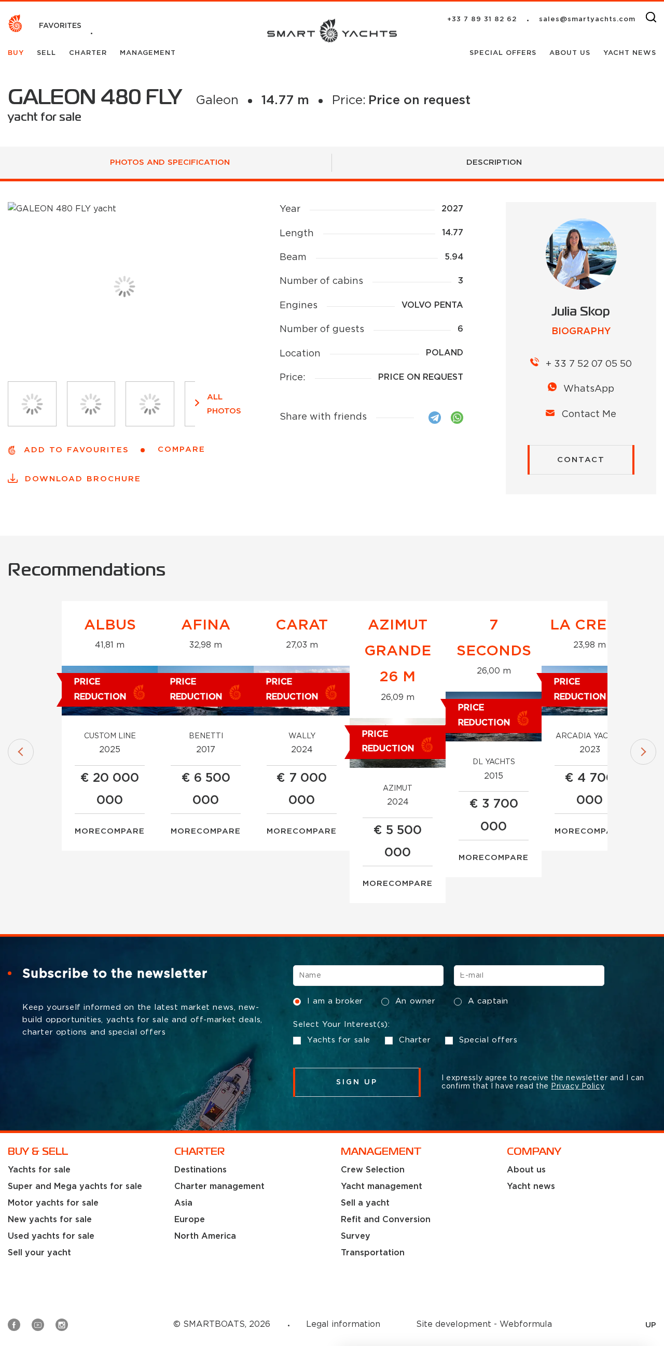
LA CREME (589, 625)
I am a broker (335, 1001)
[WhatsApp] (457, 417)
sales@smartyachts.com (587, 19)
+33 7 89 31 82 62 (482, 19)
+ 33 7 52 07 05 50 (589, 364)
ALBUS (110, 625)
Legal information (343, 1324)
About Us (571, 53)
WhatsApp (588, 389)
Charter (89, 53)
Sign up (357, 1082)
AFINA (205, 625)
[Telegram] (434, 417)
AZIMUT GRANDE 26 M (397, 651)
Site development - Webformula (484, 1324)
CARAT (301, 625)
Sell (48, 53)
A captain (488, 1001)
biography (581, 331)
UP (650, 1325)
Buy (17, 53)
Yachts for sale (338, 1040)
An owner (415, 1001)
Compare (123, 831)
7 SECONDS (494, 638)
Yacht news (629, 53)
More (88, 831)
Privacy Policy (577, 1086)
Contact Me (588, 414)
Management (148, 53)
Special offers (504, 53)
